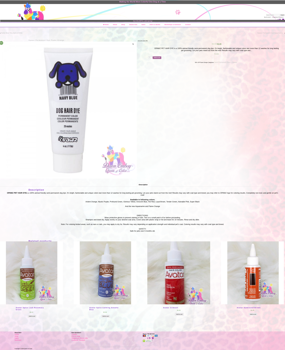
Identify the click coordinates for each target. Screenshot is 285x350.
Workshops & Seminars (172, 24)
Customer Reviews (78, 340)
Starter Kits (133, 24)
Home (107, 24)
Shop (123, 24)
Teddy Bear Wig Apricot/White (11, 33)
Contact (188, 24)
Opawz (234, 62)
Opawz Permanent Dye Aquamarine (270, 33)
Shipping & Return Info (79, 338)
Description (143, 185)
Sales (143, 24)
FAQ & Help (75, 336)
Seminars (18, 340)
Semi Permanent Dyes (222, 62)
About (115, 24)
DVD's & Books (155, 24)
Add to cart (157, 57)
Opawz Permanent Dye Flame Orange (46, 40)
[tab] (143, 185)
